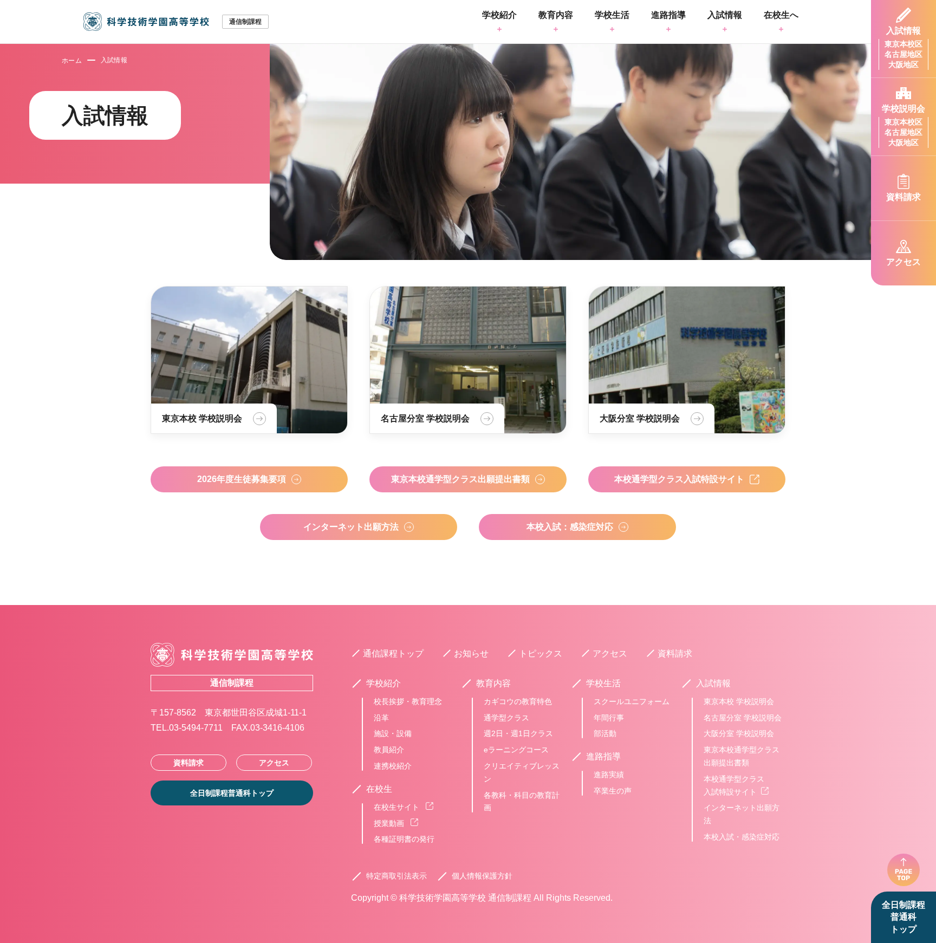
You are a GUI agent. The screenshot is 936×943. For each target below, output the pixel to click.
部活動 (605, 733)
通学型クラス (506, 717)
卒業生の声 (613, 790)
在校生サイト (397, 807)
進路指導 (668, 15)
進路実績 (609, 774)
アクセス (274, 762)
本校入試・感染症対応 (741, 837)
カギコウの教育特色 (518, 701)
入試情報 (724, 15)
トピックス (540, 653)
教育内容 (555, 15)
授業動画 (390, 823)
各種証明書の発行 (404, 839)
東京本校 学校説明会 (739, 701)
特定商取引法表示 (396, 876)
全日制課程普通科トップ (903, 917)
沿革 (381, 717)
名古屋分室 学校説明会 (743, 717)
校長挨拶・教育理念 (408, 701)
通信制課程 (231, 682)
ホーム (72, 60)
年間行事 (609, 717)
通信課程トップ (393, 653)
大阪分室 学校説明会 (739, 733)
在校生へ (781, 15)
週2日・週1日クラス (518, 733)
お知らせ (471, 653)
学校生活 (612, 15)
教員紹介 (389, 749)
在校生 (379, 789)
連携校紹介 (393, 766)
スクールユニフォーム (632, 701)
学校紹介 (499, 15)
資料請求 (188, 762)
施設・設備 (393, 733)
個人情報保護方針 (482, 876)
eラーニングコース (516, 749)
